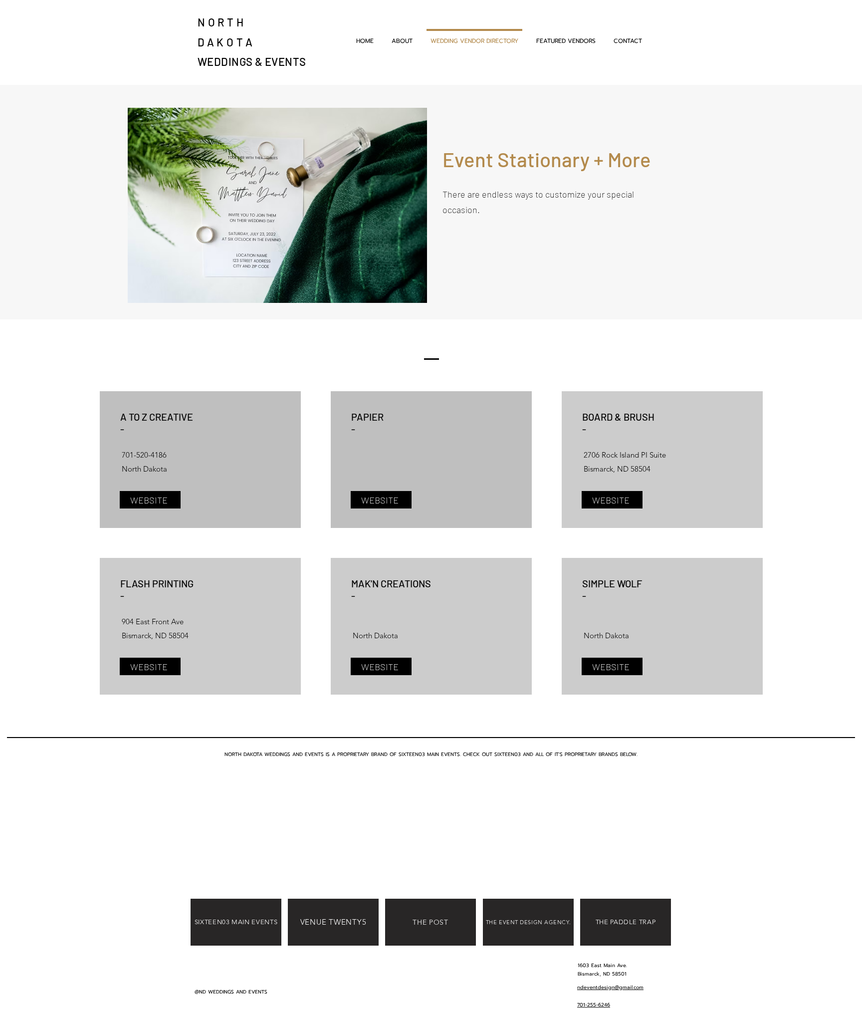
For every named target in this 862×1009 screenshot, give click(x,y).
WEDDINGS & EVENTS (252, 61)
